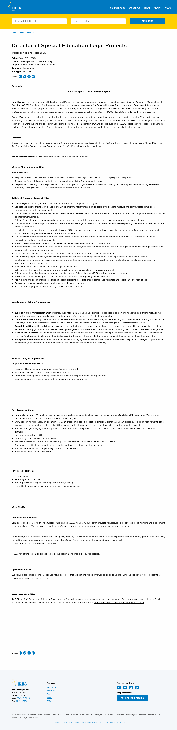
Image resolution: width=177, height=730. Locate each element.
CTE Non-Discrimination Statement (64, 722)
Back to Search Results (23, 32)
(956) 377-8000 (23, 698)
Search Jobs (117, 7)
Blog (147, 7)
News (157, 7)
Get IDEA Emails (133, 698)
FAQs (167, 7)
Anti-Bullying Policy (89, 722)
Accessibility (121, 722)
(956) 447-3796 (22, 701)
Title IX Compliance (107, 722)
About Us (134, 7)
